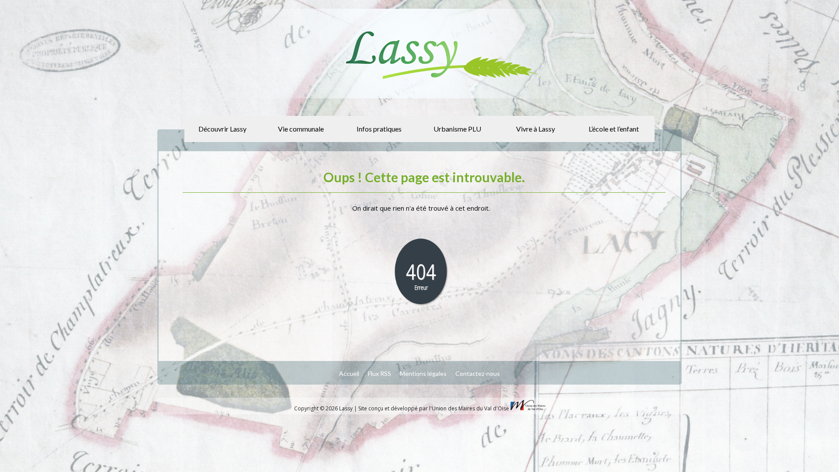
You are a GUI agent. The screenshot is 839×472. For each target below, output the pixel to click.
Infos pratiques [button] (379, 129)
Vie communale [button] (301, 129)
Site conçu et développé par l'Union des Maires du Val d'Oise (433, 408)
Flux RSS (379, 373)
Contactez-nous (477, 373)
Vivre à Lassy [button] (535, 129)
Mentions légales (423, 373)
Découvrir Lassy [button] (222, 129)
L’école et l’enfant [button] (614, 129)
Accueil (349, 373)
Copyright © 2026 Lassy (324, 408)
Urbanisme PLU (457, 129)
